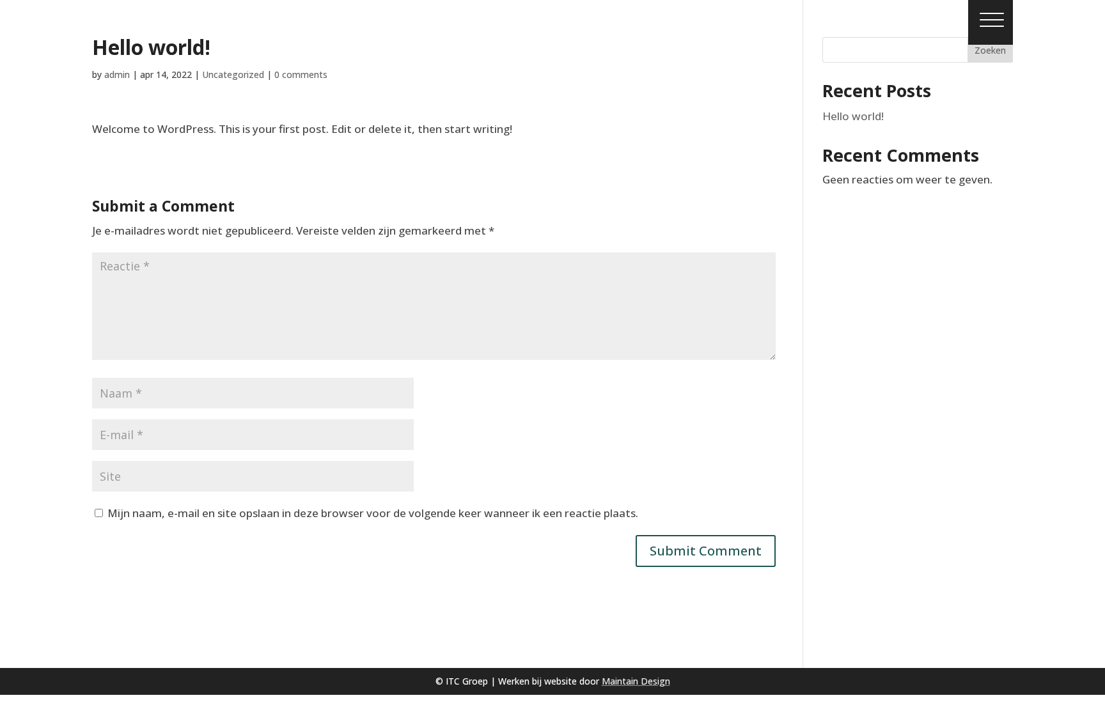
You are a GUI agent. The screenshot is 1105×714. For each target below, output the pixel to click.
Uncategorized (233, 74)
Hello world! (853, 116)
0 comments (300, 74)
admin (117, 74)
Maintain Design (636, 681)
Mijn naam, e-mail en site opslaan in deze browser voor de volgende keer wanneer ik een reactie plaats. (372, 513)
